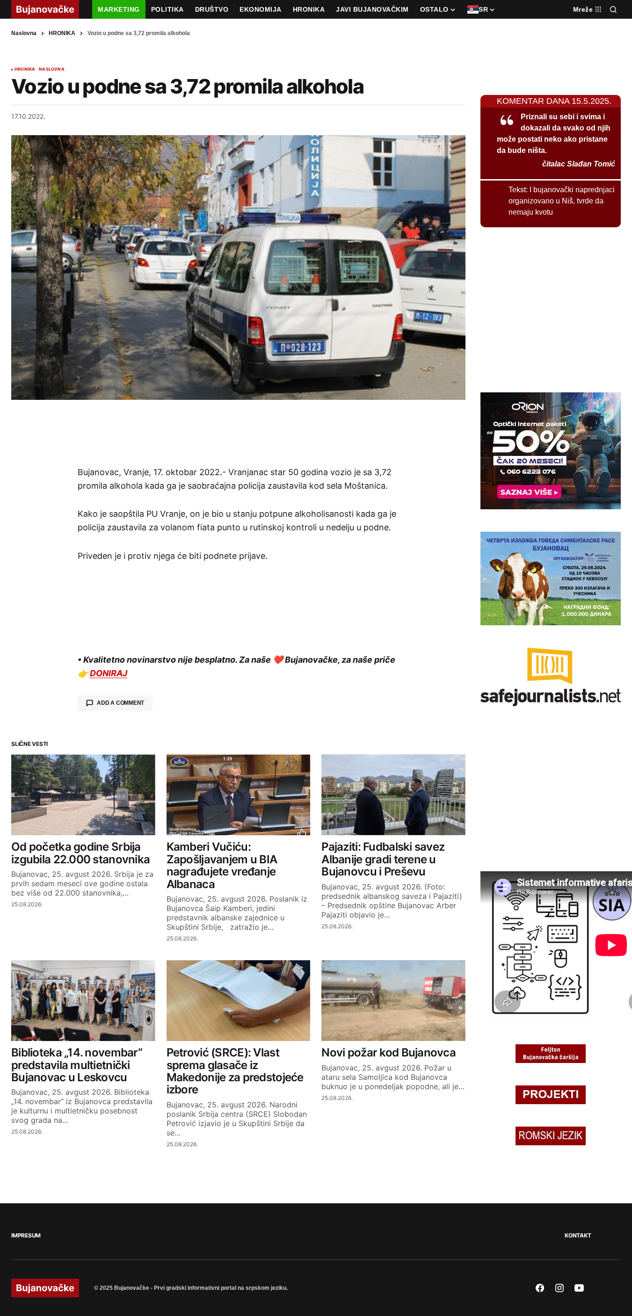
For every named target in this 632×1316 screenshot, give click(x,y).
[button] (613, 9)
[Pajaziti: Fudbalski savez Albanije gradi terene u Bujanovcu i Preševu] (393, 794)
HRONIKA (62, 33)
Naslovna (23, 33)
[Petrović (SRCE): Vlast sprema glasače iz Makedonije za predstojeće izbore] (239, 1000)
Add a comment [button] (120, 703)
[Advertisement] (238, 433)
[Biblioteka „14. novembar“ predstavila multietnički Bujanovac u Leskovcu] (83, 1000)
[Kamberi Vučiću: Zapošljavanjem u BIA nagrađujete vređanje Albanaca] (239, 794)
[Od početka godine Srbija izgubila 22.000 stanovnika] (83, 794)
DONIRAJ (108, 673)
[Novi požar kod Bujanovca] (393, 1000)
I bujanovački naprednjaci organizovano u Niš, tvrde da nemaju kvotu (562, 201)
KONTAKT (578, 1235)
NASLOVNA (51, 69)
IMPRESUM (26, 1235)
